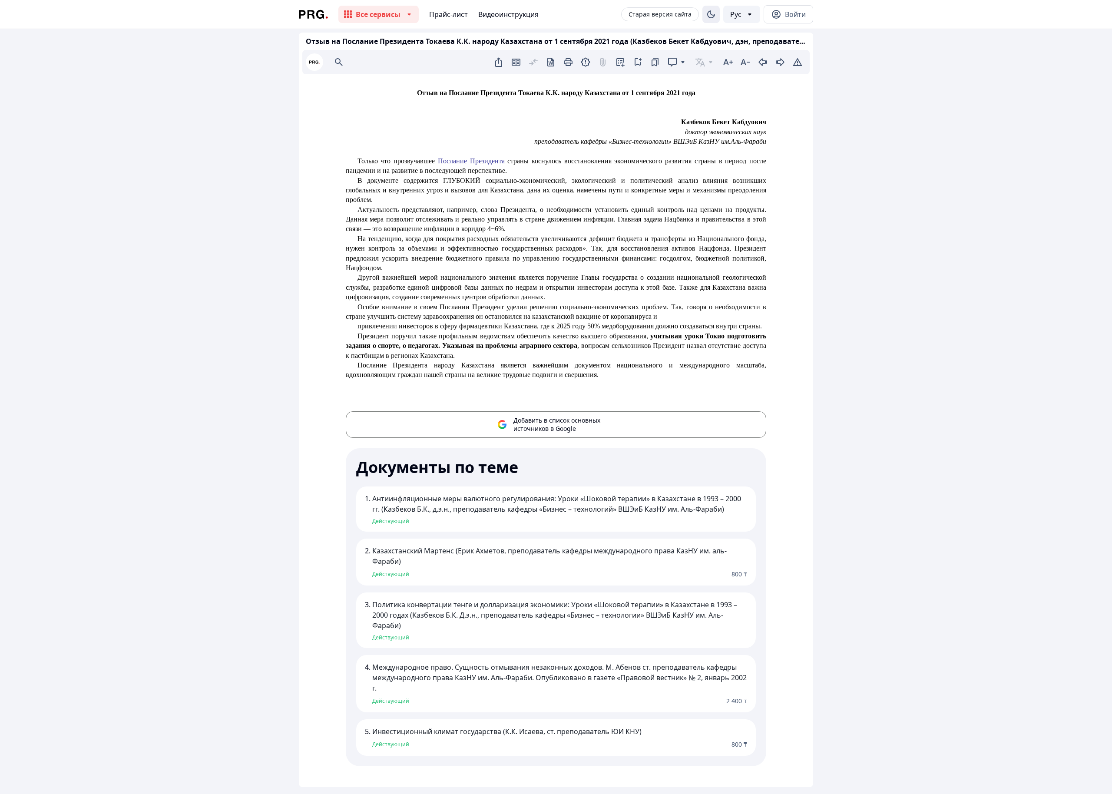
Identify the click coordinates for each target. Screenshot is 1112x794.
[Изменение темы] (711, 14)
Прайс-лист (448, 14)
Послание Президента (471, 161)
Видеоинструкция (508, 14)
